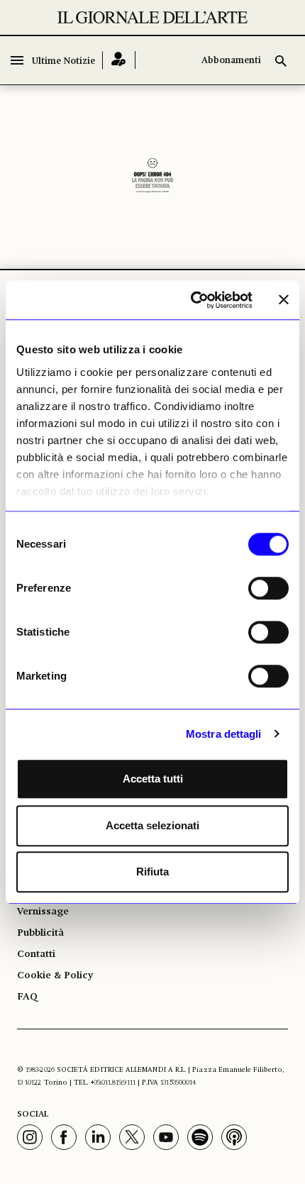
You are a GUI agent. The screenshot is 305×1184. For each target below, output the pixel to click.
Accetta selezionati (152, 825)
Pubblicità (40, 933)
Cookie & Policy (55, 975)
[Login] (118, 60)
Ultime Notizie (63, 61)
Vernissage (43, 912)
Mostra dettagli (224, 734)
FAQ (27, 997)
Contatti (36, 954)
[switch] (268, 588)
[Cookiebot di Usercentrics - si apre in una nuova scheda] (192, 300)
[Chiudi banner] (284, 300)
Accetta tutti (153, 779)
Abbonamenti (231, 60)
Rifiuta (152, 871)
